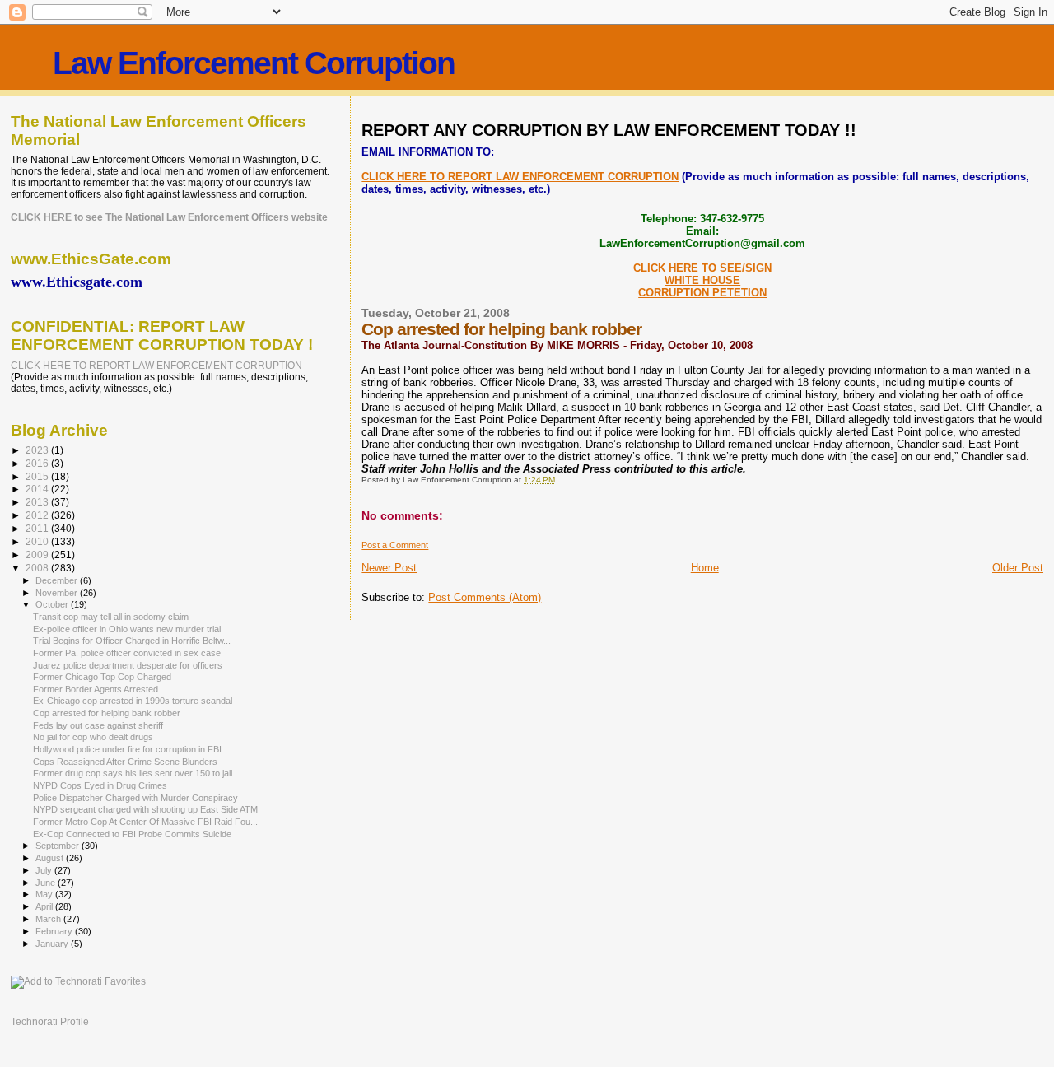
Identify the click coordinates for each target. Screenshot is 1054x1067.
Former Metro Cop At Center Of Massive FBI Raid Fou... (145, 822)
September (58, 845)
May (45, 894)
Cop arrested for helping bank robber (106, 713)
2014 (38, 488)
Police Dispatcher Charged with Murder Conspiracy (135, 798)
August (50, 858)
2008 (38, 567)
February (55, 931)
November (57, 593)
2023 (38, 450)
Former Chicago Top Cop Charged (102, 677)
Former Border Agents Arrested (95, 689)
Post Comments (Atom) (484, 597)
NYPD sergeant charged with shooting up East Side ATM (145, 809)
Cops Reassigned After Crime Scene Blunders (125, 761)
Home (705, 567)
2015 (38, 476)
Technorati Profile (50, 1021)
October (53, 604)
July (44, 870)
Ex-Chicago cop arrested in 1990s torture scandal (132, 701)
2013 (38, 501)
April (45, 906)
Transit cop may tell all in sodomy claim (111, 617)
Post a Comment (394, 545)
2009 (38, 554)
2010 (38, 541)
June (46, 883)
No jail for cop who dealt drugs (93, 737)
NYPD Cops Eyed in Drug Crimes (100, 785)
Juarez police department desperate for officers (127, 665)
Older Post (1017, 567)
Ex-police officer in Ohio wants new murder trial (127, 629)
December (57, 580)
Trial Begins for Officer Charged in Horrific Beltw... (132, 640)
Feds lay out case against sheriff (98, 725)
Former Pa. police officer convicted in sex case (127, 653)
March (49, 919)
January (53, 943)
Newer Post (389, 567)
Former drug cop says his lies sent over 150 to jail (132, 773)
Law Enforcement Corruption (254, 63)
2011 (38, 528)
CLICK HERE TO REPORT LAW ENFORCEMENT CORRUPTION (520, 176)
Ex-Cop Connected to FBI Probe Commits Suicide (132, 834)
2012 (38, 515)
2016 (38, 463)
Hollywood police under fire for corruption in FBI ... (132, 749)
